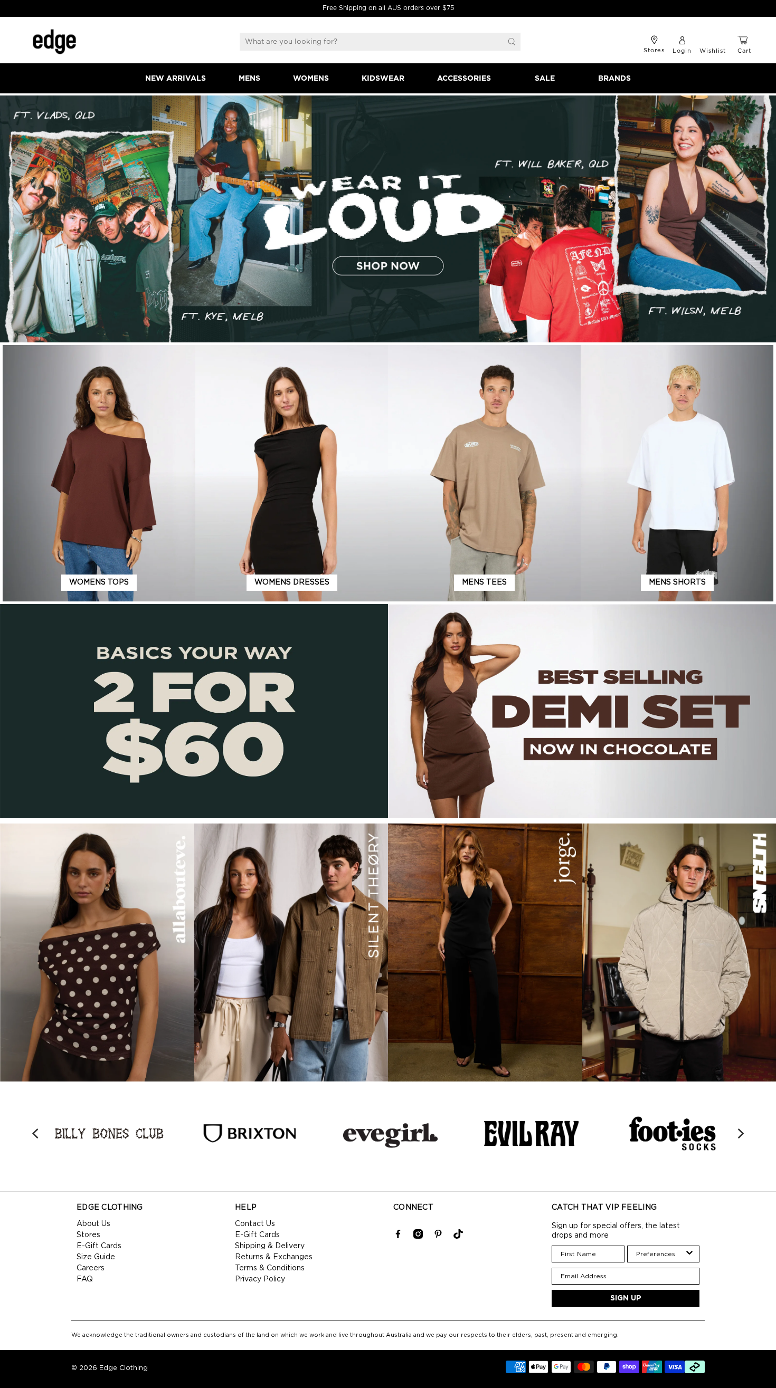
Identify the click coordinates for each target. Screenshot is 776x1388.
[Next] (740, 1133)
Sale (545, 78)
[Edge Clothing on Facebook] (398, 1236)
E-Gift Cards (99, 1246)
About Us (93, 1224)
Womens (311, 78)
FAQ (85, 1279)
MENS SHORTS (677, 582)
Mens (249, 78)
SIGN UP (625, 1298)
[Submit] (512, 42)
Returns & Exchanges (274, 1257)
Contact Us (255, 1224)
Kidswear (383, 78)
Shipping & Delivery (270, 1246)
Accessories (464, 78)
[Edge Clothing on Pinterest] (438, 1236)
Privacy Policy (260, 1279)
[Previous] (36, 1133)
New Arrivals (175, 78)
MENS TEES (484, 582)
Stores (88, 1235)
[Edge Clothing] (54, 41)
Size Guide (96, 1257)
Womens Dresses (291, 582)
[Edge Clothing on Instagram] (418, 1236)
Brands (614, 78)
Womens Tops (99, 582)
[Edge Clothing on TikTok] (458, 1236)
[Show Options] (689, 1254)
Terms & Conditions (270, 1268)
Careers (91, 1268)
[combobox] (660, 1254)
